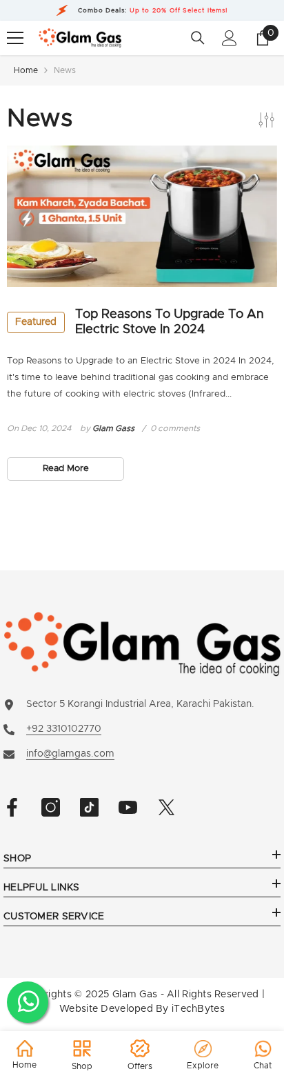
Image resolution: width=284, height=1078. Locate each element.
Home (26, 70)
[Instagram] (50, 807)
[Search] (198, 38)
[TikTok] (89, 807)
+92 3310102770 (63, 729)
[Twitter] (166, 807)
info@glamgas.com (70, 754)
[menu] (15, 38)
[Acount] (229, 38)
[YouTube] (127, 807)
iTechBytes (198, 1009)
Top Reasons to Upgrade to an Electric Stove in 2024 (139, 322)
